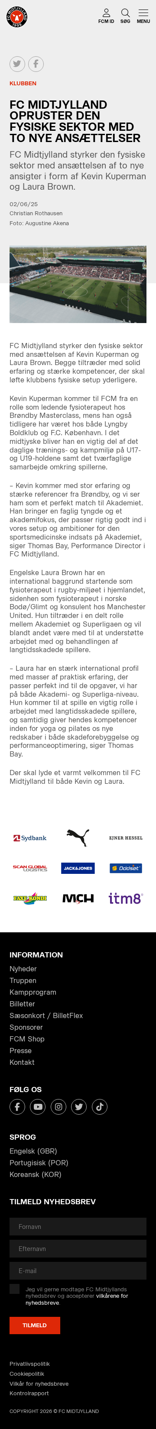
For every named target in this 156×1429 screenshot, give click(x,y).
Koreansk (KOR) (36, 1174)
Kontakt (22, 1062)
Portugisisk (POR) (39, 1163)
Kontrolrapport (29, 1393)
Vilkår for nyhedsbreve (39, 1384)
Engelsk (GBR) (33, 1151)
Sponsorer (26, 1027)
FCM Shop (27, 1039)
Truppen (23, 980)
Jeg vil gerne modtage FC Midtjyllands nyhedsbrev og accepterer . (77, 1296)
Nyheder (23, 969)
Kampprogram (33, 992)
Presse (21, 1051)
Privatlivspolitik (30, 1364)
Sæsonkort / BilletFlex (46, 1016)
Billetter (22, 1004)
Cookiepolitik (27, 1374)
